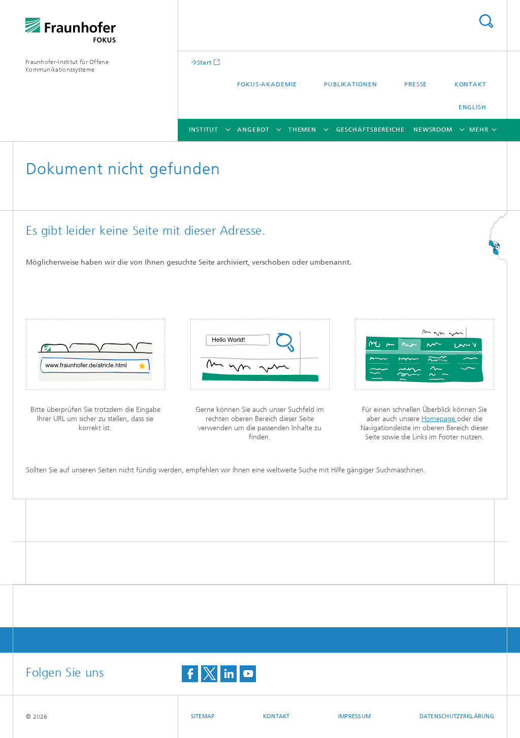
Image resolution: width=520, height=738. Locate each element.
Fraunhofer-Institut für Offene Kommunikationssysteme (67, 65)
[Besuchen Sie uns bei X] (209, 673)
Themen (302, 129)
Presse (415, 84)
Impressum (354, 716)
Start (204, 62)
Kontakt (470, 84)
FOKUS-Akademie (267, 84)
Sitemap (203, 716)
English (472, 107)
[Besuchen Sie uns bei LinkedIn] (228, 673)
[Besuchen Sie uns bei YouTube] (248, 673)
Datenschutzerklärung (457, 716)
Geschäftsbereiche (370, 129)
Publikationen (350, 84)
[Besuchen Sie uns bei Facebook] (190, 673)
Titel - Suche (486, 21)
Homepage (439, 418)
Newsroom (432, 129)
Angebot (253, 129)
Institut (203, 129)
